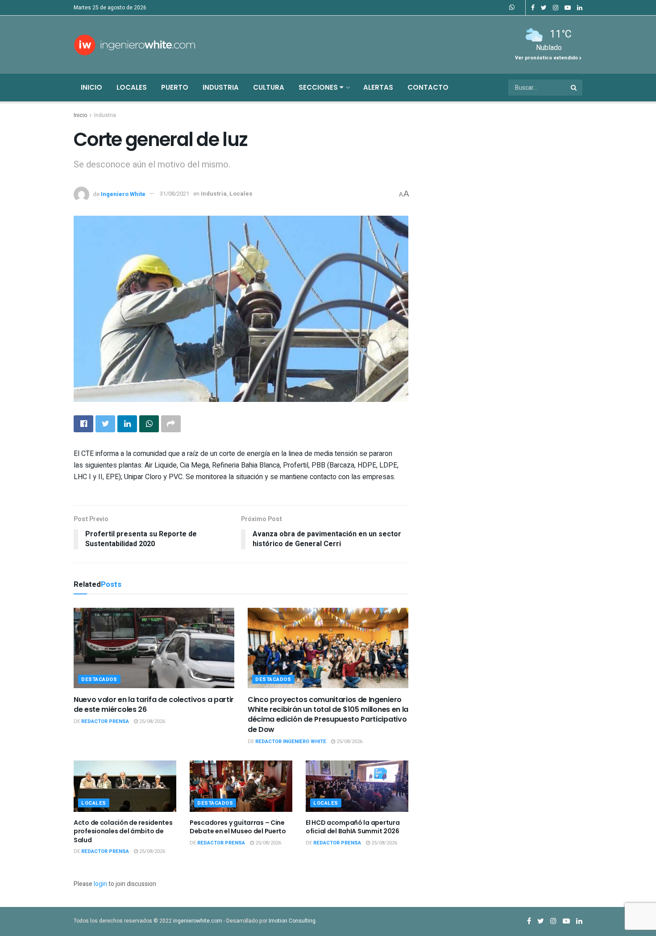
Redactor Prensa (105, 721)
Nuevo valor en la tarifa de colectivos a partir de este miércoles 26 (154, 704)
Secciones (319, 87)
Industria (221, 87)
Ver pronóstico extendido (547, 58)
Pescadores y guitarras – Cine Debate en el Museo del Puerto (238, 827)
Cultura (268, 87)
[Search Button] (574, 87)
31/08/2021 (174, 193)
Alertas (378, 87)
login (100, 884)
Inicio (91, 87)
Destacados (99, 679)
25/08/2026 (151, 721)
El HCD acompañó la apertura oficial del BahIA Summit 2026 (352, 827)
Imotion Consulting (292, 921)
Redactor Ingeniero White (290, 741)
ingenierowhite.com (197, 921)
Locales (131, 87)
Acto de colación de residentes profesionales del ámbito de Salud (123, 831)
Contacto (427, 87)
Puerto (174, 87)
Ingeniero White (123, 193)
